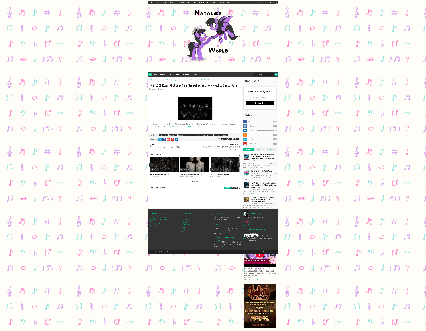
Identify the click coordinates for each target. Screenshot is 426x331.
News (155, 74)
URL (236, 139)
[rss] (266, 2)
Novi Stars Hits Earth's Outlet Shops (261, 171)
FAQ (188, 3)
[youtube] (276, 2)
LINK (251, 278)
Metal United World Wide (159, 217)
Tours (170, 74)
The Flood (217, 135)
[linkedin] (263, 2)
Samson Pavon (207, 135)
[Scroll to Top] (423, 327)
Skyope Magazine (156, 225)
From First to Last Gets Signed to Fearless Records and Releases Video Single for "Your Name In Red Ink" (264, 185)
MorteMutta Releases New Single (159, 174)
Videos (177, 74)
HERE (230, 220)
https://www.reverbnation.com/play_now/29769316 (185, 126)
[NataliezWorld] (150, 74)
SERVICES (182, 3)
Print (229, 139)
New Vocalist (190, 135)
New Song (181, 135)
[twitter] (273, 2)
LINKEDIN (185, 225)
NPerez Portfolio (156, 221)
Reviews (195, 74)
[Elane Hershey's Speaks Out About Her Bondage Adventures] (246, 222)
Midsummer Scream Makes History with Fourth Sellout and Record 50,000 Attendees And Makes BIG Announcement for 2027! (263, 157)
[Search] (276, 74)
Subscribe (260, 103)
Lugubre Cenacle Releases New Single (191, 174)
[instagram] (260, 2)
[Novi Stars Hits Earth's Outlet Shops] (246, 173)
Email (222, 139)
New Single (172, 135)
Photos (162, 74)
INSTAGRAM (186, 222)
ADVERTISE (173, 3)
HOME (150, 3)
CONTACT (165, 3)
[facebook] (256, 2)
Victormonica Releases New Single (220, 174)
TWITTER (185, 229)
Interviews (186, 74)
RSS (183, 227)
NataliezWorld (153, 252)
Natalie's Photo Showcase (159, 219)
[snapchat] (270, 2)
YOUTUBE (185, 232)
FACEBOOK (186, 220)
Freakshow (163, 135)
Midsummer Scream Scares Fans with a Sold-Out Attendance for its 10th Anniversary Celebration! (262, 199)
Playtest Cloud (155, 223)
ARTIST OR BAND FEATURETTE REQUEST (205, 3)
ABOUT (157, 3)
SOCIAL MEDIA (224, 3)
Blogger (274, 252)
